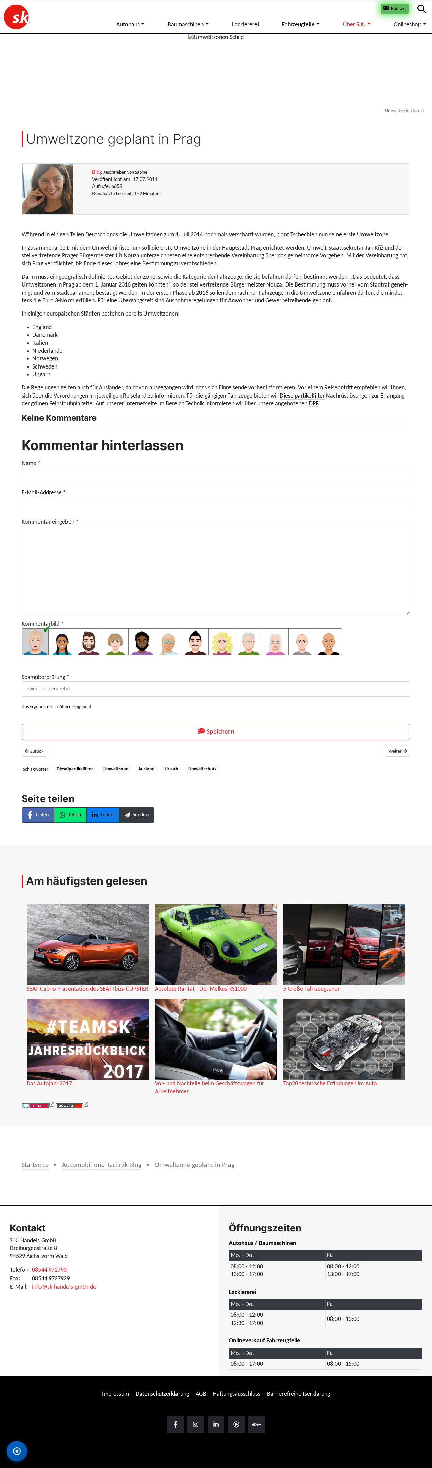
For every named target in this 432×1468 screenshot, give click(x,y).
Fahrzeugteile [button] (298, 25)
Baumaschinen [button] (186, 25)
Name (31, 463)
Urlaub (171, 769)
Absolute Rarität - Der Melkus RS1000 (201, 989)
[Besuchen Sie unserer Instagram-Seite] (195, 1424)
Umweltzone (115, 769)
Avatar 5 (141, 641)
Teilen (42, 815)
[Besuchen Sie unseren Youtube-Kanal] (236, 1424)
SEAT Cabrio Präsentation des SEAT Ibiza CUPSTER (87, 989)
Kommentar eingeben (50, 522)
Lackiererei (245, 25)
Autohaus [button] (128, 25)
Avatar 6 (168, 641)
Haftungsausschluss (236, 1394)
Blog (97, 172)
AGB (201, 1394)
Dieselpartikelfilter (302, 396)
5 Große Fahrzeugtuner (311, 989)
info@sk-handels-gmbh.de (64, 1287)
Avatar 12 (328, 641)
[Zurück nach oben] (420, 1328)
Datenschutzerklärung (162, 1394)
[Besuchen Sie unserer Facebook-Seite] (175, 1424)
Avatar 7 (195, 641)
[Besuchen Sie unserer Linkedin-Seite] (216, 1424)
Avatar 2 (61, 641)
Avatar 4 (115, 641)
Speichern (219, 732)
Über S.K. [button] (354, 25)
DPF (313, 404)
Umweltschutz (202, 769)
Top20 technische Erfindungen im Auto (330, 1084)
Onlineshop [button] (407, 25)
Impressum (115, 1394)
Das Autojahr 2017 (49, 1084)
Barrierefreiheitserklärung (298, 1394)
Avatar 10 (275, 641)
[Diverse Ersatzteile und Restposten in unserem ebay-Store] (256, 1424)
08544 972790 (49, 1270)
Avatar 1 (35, 641)
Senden (140, 815)
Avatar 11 (301, 641)
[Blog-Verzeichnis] (38, 1106)
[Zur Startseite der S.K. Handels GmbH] (16, 16)
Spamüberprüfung (46, 677)
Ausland (146, 769)
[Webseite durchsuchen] (421, 9)
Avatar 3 (88, 641)
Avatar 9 (248, 641)
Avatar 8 (221, 641)
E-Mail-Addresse (44, 493)
